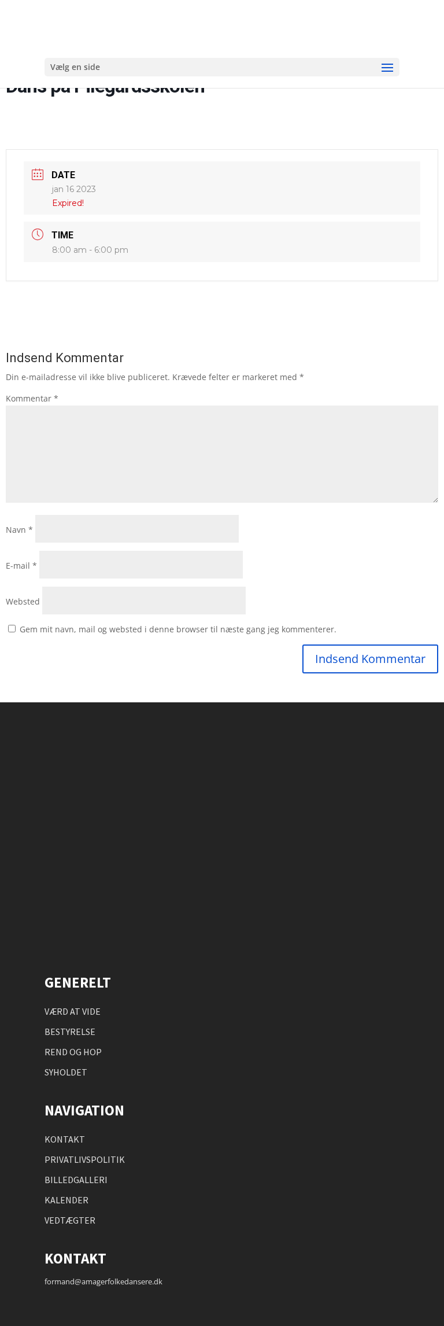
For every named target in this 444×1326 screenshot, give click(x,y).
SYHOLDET (66, 1072)
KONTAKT (65, 1139)
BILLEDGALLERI (76, 1179)
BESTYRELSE (70, 1031)
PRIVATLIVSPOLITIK (85, 1159)
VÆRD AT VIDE (73, 1011)
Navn (19, 529)
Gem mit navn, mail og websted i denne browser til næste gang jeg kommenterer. (178, 629)
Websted (23, 601)
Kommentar (32, 398)
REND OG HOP (73, 1052)
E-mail (21, 565)
